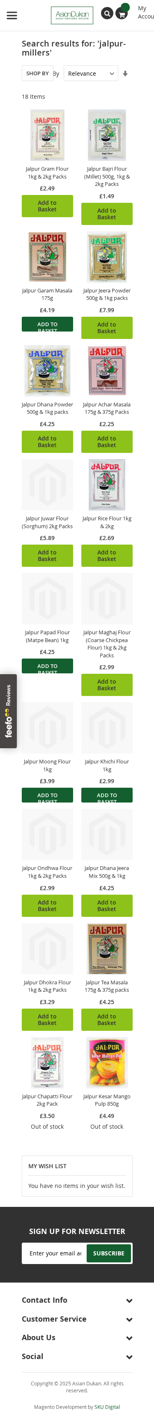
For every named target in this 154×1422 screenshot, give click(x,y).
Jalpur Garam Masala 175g (47, 294)
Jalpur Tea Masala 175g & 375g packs (107, 986)
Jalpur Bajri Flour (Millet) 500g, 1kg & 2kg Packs (107, 176)
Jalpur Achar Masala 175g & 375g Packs (107, 408)
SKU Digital (107, 1406)
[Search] (107, 13)
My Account (143, 9)
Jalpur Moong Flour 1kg (47, 765)
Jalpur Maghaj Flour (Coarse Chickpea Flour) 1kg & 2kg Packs (107, 644)
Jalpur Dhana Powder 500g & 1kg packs (47, 408)
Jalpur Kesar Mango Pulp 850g (107, 1100)
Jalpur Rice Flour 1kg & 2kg (107, 522)
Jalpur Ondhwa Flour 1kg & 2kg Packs (47, 871)
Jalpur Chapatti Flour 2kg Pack (47, 1100)
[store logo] (49, 15)
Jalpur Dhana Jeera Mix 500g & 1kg (107, 871)
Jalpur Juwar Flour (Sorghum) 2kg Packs (47, 522)
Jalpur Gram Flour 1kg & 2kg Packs (47, 172)
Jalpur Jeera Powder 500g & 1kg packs (107, 294)
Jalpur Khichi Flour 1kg (107, 765)
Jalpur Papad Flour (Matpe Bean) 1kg (47, 636)
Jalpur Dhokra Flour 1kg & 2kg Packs (47, 986)
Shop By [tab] (37, 73)
